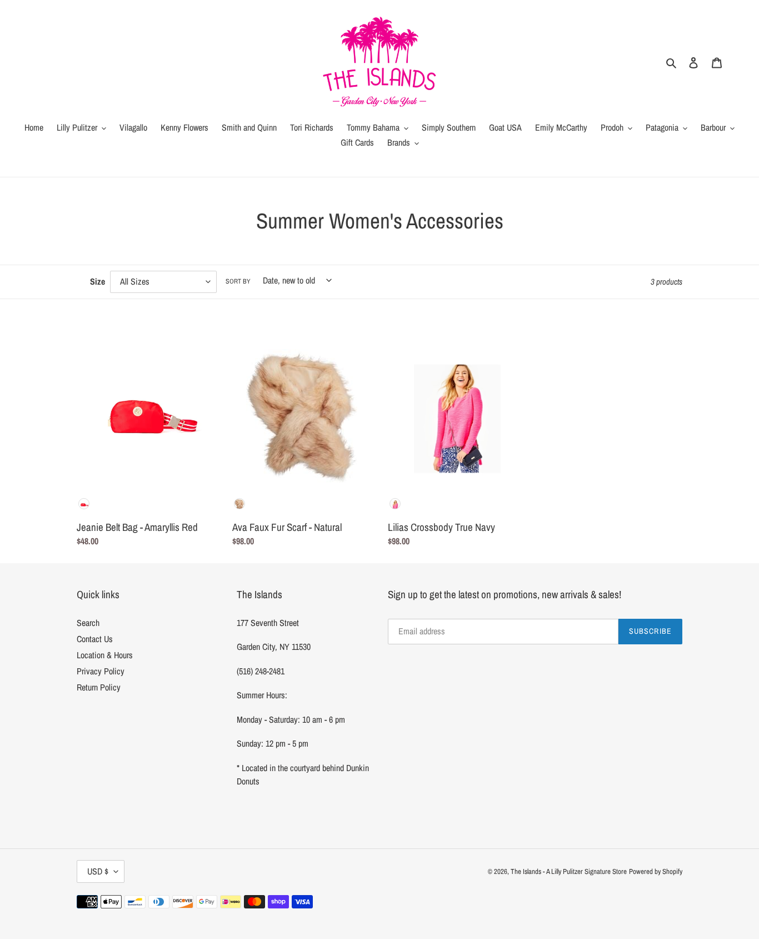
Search (88, 623)
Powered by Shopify (655, 871)
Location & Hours (105, 655)
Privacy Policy (100, 671)
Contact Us (95, 639)
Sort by (238, 281)
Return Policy (99, 687)
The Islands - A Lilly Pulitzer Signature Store (569, 871)
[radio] (84, 503)
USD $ (97, 871)
